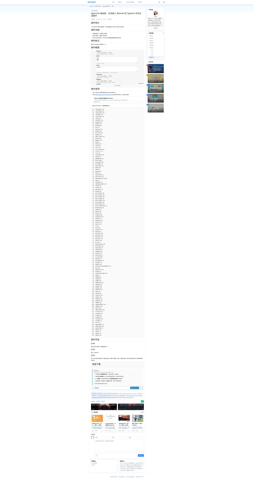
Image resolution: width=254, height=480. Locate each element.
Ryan (93, 19)
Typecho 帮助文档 (130, 2)
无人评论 (104, 19)
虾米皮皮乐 (92, 2)
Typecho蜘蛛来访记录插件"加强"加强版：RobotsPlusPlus (155, 99)
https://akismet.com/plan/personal (104, 94)
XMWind (123, 476)
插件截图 (151, 43)
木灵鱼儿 (93, 465)
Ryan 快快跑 (94, 463)
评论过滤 (103, 401)
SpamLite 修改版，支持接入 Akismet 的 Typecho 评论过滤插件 (116, 14)
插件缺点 (151, 40)
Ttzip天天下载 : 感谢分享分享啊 (126, 470)
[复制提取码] (137, 387)
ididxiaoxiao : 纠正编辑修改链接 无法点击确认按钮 (130, 466)
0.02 (152, 55)
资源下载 (151, 57)
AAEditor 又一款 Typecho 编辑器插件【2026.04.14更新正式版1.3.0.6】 (155, 70)
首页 (113, 2)
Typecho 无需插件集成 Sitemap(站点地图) (155, 89)
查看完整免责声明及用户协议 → (101, 383)
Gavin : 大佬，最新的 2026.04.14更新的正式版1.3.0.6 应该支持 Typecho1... (132, 465)
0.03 (152, 52)
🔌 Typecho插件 (95, 10)
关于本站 (140, 2)
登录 (164, 2)
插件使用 (151, 45)
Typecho (120, 2)
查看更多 (156, 28)
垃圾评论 (98, 401)
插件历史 (151, 47)
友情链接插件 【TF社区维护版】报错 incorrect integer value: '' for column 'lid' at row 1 (155, 79)
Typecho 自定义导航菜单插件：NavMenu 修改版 (154, 109)
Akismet (93, 401)
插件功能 (151, 38)
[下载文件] (141, 388)
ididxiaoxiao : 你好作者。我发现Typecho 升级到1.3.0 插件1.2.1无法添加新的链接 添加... (132, 468)
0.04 (152, 50)
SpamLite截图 (117, 85)
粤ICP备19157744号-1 (140, 476)
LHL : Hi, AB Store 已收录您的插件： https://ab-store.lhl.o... (132, 463)
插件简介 (151, 35)
